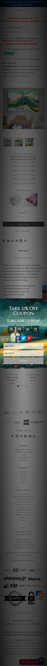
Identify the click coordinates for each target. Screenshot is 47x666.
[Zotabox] (45, 365)
